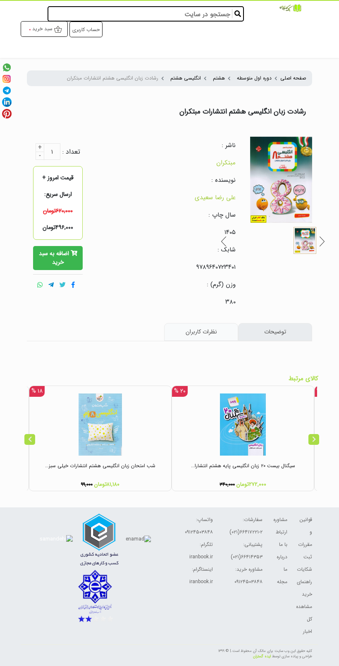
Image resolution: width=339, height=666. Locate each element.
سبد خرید (42, 28)
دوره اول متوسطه (254, 78)
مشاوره (280, 519)
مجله (282, 581)
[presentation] (29, 439)
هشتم (219, 78)
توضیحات (275, 332)
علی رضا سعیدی (215, 197)
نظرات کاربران (201, 332)
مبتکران (226, 162)
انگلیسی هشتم (185, 78)
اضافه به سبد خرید (55, 258)
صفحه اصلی (293, 78)
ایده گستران (262, 656)
